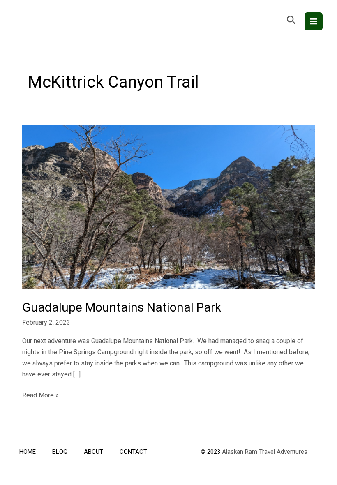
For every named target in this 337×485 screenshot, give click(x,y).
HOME (27, 451)
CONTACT (133, 451)
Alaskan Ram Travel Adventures (264, 451)
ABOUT (93, 451)
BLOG (59, 451)
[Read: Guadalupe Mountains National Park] (168, 206)
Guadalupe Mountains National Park (121, 307)
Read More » (40, 394)
